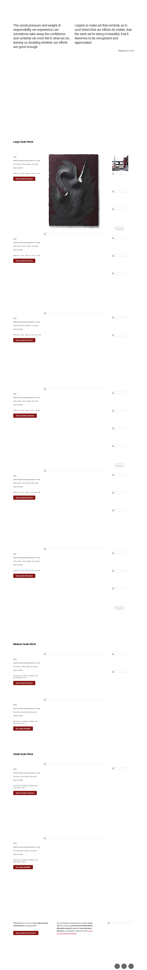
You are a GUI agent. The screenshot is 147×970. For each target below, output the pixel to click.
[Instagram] (117, 966)
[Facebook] (124, 966)
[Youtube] (131, 966)
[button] (25, 416)
